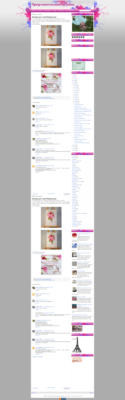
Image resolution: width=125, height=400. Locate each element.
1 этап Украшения (36, 71)
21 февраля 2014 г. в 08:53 (48, 165)
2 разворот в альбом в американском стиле (82, 109)
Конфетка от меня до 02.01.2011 (83, 262)
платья (73, 214)
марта (75, 99)
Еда (73, 164)
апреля (75, 97)
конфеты (74, 202)
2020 (74, 75)
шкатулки (74, 226)
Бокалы (73, 159)
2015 (74, 82)
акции (73, 189)
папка (73, 211)
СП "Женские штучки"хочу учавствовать (82, 123)
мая (75, 95)
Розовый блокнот (77, 121)
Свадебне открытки (76, 184)
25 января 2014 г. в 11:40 (48, 105)
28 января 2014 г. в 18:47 (49, 131)
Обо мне (33, 10)
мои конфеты (74, 205)
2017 (74, 78)
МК (72, 173)
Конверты (74, 172)
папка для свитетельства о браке (78, 213)
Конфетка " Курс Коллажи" (79, 130)
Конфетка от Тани (77, 106)
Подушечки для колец (76, 178)
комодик (73, 199)
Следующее (35, 388)
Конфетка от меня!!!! (78, 125)
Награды (74, 175)
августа (75, 90)
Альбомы (74, 156)
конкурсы (38, 98)
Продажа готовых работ (51, 98)
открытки (45, 98)
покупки (73, 219)
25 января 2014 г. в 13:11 (44, 111)
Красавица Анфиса (81, 271)
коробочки (74, 203)
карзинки (74, 197)
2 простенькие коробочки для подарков (82, 142)
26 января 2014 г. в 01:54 (49, 124)
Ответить (37, 108)
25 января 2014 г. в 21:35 (44, 118)
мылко (73, 207)
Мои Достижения (47, 10)
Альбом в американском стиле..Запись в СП (83, 128)
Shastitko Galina (39, 97)
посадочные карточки (76, 221)
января (75, 102)
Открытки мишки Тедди (78, 135)
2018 (74, 76)
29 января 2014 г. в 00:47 (49, 148)
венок (73, 192)
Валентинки (74, 162)
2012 (74, 146)
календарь (74, 195)
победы (73, 216)
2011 (74, 148)
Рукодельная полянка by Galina (53, 4)
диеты (73, 194)
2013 (74, 145)
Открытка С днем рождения (79, 113)
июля (75, 92)
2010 (74, 150)
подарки (73, 218)
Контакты (40, 10)
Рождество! (76, 137)
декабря (76, 85)
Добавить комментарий (38, 356)
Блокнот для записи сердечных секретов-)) (82, 120)
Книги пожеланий (75, 170)
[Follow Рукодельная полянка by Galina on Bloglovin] (77, 352)
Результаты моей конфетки (79, 118)
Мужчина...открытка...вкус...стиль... (84, 287)
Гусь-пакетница (77, 134)
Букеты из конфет (75, 160)
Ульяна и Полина (39, 105)
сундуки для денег (76, 224)
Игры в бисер (74, 167)
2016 (74, 80)
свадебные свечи (75, 222)
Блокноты (74, 157)
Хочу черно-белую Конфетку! (80, 132)
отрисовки (74, 210)
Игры (73, 165)
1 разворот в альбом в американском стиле (82, 111)
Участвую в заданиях (70, 10)
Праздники (74, 179)
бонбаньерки (74, 191)
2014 (74, 83)
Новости (42, 98)
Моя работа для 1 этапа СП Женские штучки (83, 114)
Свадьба (74, 186)
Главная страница (50, 193)
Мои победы (61, 10)
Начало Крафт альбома (79, 104)
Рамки (73, 183)
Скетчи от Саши (75, 187)
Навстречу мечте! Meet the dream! (84, 280)
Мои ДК (54, 10)
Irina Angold (37, 138)
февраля (76, 101)
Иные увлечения (75, 168)
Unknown (37, 111)
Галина (36, 118)
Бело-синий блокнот (78, 116)
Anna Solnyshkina (39, 165)
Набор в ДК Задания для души (80, 108)
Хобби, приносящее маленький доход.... (80, 314)
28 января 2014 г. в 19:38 (46, 138)
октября (76, 87)
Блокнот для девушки (78, 127)
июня (75, 94)
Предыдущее (66, 194)
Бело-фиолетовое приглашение (80, 139)
